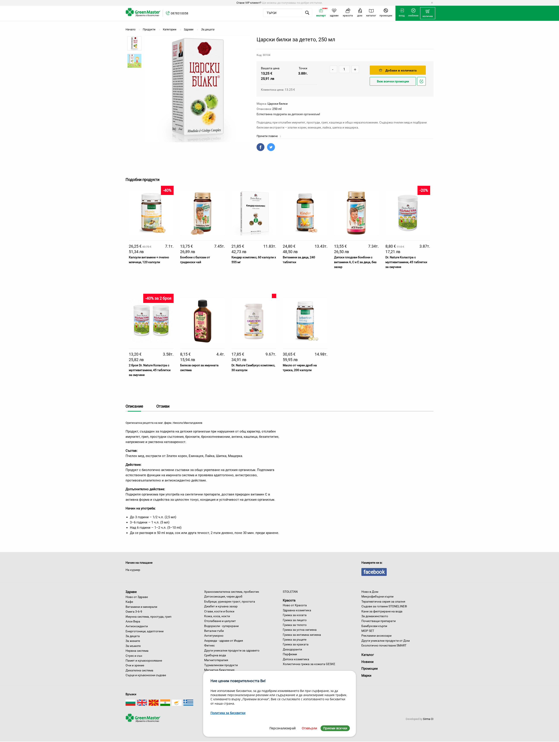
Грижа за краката (296, 644)
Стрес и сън (134, 655)
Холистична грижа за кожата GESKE (309, 664)
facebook (374, 572)
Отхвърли (309, 728)
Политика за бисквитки (227, 713)
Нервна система (137, 650)
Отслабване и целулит (220, 621)
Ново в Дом (369, 591)
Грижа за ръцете (294, 639)
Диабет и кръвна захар (221, 606)
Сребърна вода (215, 655)
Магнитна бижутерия (219, 670)
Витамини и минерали (141, 606)
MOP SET (367, 631)
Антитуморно (213, 635)
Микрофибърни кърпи (377, 596)
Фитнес (209, 645)
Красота (289, 600)
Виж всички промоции (393, 81)
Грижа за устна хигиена (300, 629)
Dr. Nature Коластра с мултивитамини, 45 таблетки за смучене (406, 262)
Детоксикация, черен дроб (223, 596)
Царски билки (277, 103)
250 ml (276, 109)
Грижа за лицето (295, 620)
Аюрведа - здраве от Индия (223, 640)
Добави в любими (422, 85)
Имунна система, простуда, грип (148, 616)
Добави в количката (401, 70)
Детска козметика (296, 659)
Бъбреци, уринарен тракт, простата (229, 601)
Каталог (367, 655)
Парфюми (290, 654)
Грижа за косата (295, 615)
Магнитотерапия (216, 660)
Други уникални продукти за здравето (231, 650)
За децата (133, 636)
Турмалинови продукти (221, 665)
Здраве (131, 592)
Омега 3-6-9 (134, 611)
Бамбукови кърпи (374, 626)
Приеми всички (335, 728)
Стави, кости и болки (219, 611)
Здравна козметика (297, 610)
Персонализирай (282, 728)
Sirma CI (428, 719)
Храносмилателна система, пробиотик (231, 591)
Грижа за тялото (295, 625)
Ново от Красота (295, 605)
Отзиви (162, 406)
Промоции (369, 669)
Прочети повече (267, 136)
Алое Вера (133, 621)
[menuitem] (427, 13)
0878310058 (179, 13)
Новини (367, 662)
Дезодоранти (292, 649)
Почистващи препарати (378, 621)
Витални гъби (214, 631)
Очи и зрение (135, 665)
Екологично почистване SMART (383, 645)
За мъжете (133, 646)
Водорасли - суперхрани (221, 626)
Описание (134, 406)
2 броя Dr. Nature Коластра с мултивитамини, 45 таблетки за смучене (150, 370)
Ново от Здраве (137, 597)
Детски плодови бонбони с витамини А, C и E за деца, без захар (355, 262)
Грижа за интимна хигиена (302, 634)
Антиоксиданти (137, 626)
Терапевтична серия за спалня (383, 601)
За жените (133, 641)
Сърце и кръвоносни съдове (146, 675)
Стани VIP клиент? (248, 2)
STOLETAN (290, 591)
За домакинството (374, 616)
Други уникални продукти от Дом (385, 640)
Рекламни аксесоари (376, 635)
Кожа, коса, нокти (217, 616)
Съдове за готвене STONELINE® (384, 606)
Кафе (129, 601)
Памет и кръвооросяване (144, 660)
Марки (366, 676)
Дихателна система (139, 670)
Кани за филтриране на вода (381, 611)
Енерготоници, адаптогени (145, 631)
